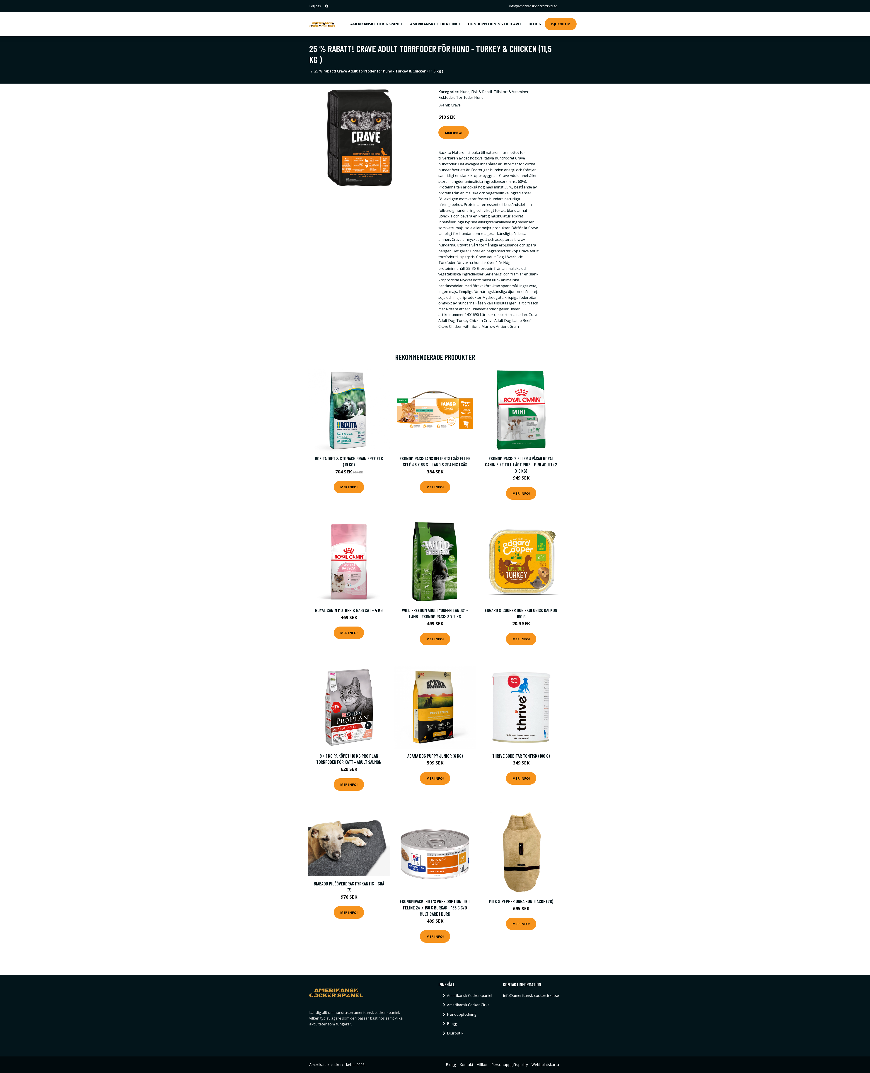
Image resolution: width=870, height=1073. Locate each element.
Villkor (482, 1064)
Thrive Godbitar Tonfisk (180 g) (521, 756)
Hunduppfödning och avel (495, 24)
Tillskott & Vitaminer (511, 91)
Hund (464, 91)
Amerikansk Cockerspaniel (376, 24)
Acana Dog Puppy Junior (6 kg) (435, 756)
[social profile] (326, 6)
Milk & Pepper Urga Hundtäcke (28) (521, 901)
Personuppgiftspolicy (509, 1064)
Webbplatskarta (545, 1064)
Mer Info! (453, 132)
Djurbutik (560, 24)
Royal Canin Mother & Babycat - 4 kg (349, 610)
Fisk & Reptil (481, 91)
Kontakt (466, 1064)
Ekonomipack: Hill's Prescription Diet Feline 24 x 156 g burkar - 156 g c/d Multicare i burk (435, 907)
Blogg (535, 24)
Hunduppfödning (461, 1014)
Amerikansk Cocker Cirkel (435, 24)
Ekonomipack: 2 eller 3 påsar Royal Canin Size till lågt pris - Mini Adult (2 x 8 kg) (521, 465)
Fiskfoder (446, 97)
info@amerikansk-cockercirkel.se (533, 6)
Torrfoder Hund (469, 97)
